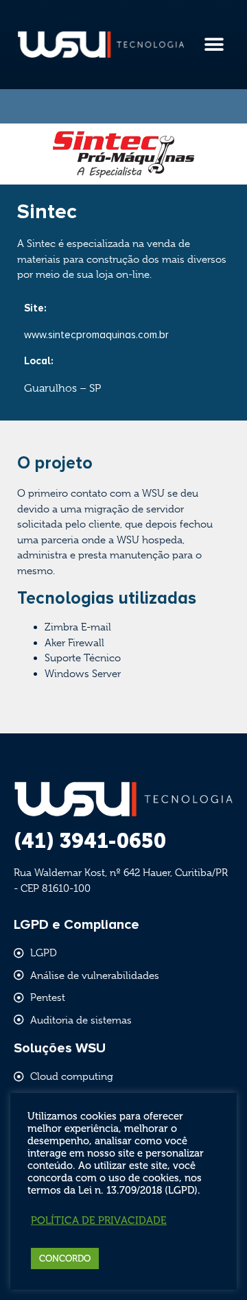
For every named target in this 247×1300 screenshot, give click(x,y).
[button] (213, 44)
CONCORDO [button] (65, 1258)
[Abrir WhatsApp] (212, 1265)
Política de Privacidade (99, 1220)
